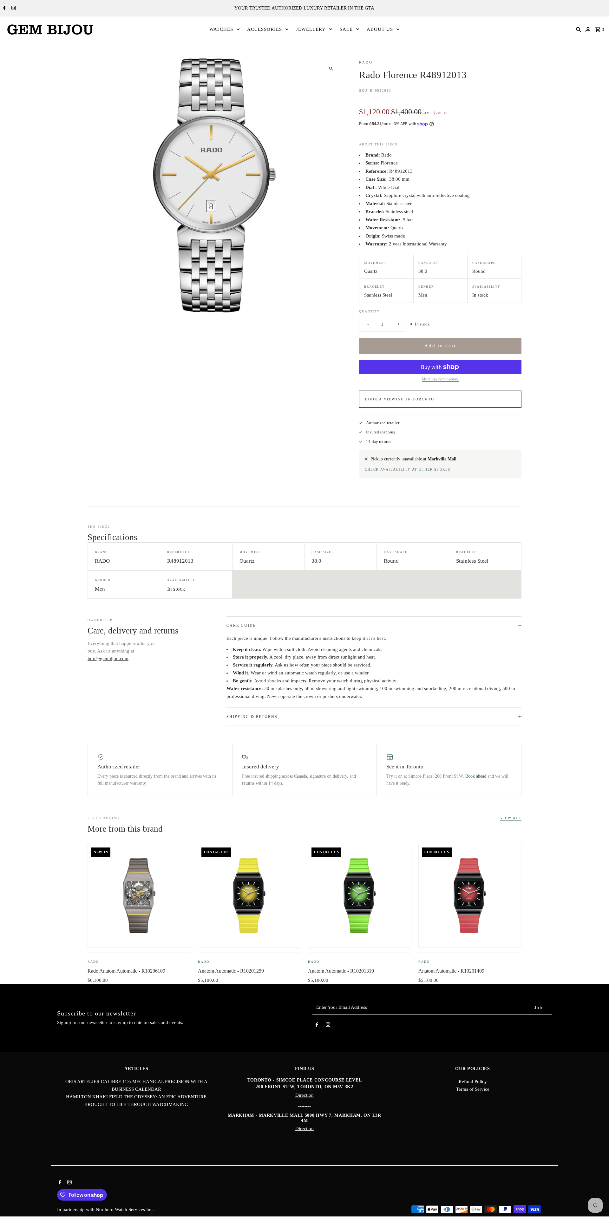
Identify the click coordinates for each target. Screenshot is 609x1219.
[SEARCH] (578, 29)
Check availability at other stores (407, 469)
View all (510, 818)
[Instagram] (13, 8)
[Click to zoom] (331, 69)
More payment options (440, 379)
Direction (304, 1095)
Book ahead (475, 776)
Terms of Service (472, 1089)
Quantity (369, 311)
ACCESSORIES (264, 29)
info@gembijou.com (108, 658)
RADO (365, 62)
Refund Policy (473, 1081)
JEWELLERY (311, 29)
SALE (346, 29)
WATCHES (221, 29)
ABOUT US (380, 29)
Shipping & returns (252, 716)
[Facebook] (4, 8)
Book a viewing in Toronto (399, 399)
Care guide (241, 625)
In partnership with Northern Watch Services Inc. (105, 1209)
